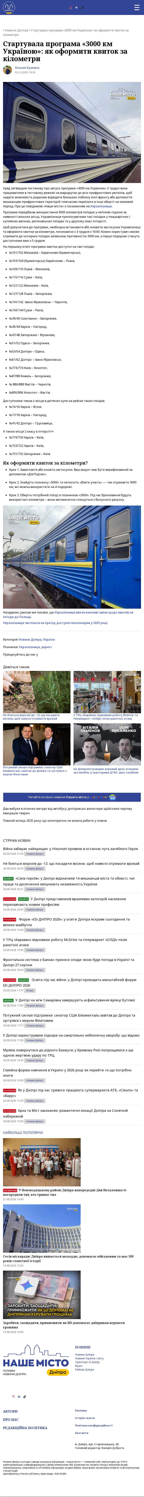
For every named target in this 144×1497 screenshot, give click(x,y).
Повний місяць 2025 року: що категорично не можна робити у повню (55, 821)
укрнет (46, 647)
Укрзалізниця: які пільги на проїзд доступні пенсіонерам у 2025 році (55, 623)
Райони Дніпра (84, 1369)
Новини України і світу (89, 1358)
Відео (78, 1366)
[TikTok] (82, 7)
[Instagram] (71, 7)
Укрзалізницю (101, 206)
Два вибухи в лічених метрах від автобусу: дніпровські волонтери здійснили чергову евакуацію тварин (67, 811)
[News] (76, 7)
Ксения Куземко (27, 68)
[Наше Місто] (9, 7)
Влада (29, 990)
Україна (49, 639)
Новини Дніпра (16, 30)
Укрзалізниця (29, 647)
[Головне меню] (137, 7)
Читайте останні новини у (68, 797)
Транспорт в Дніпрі (87, 1362)
